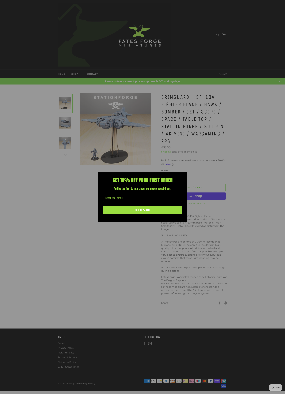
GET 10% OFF (142, 210)
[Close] (183, 175)
